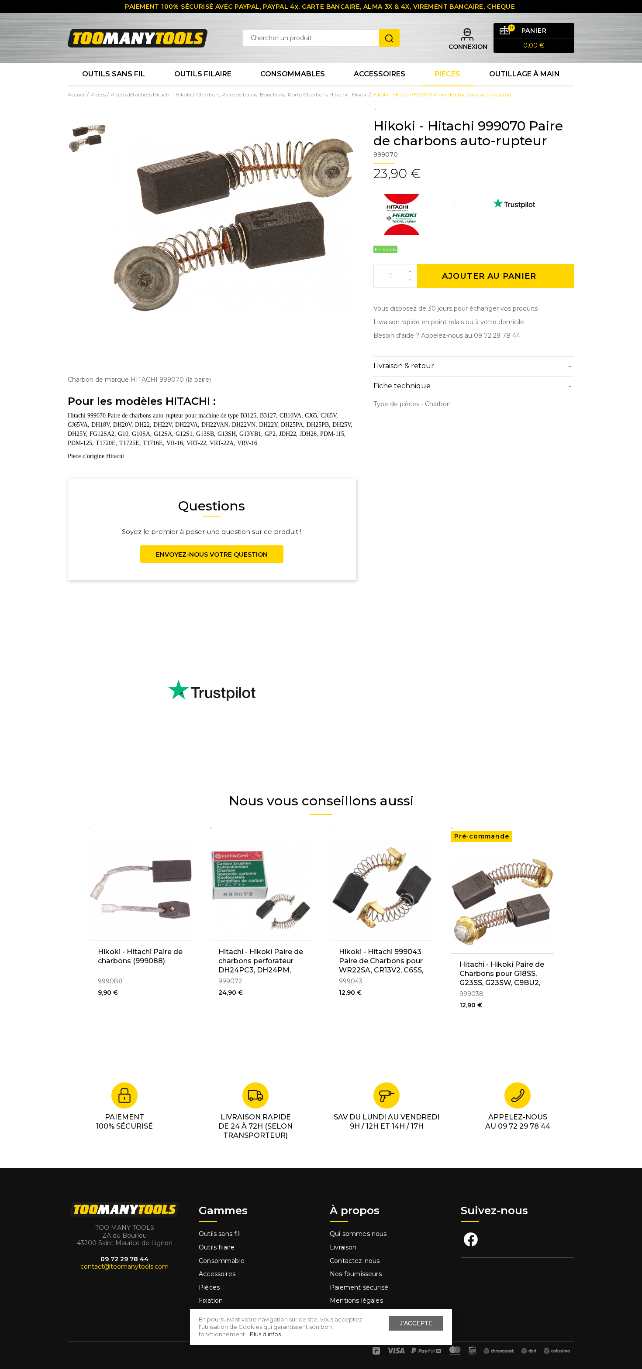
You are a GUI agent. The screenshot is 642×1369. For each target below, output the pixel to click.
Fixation (211, 1300)
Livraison (343, 1247)
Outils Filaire (202, 74)
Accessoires (379, 74)
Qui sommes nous (358, 1234)
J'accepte (416, 1323)
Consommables (292, 74)
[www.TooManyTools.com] (137, 37)
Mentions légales (357, 1300)
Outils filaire (217, 1247)
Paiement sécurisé (359, 1287)
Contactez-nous (355, 1261)
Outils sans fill (220, 1234)
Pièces (209, 1287)
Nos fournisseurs (356, 1274)
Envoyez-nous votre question (212, 554)
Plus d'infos (265, 1334)
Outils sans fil (113, 74)
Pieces (447, 74)
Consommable (222, 1261)
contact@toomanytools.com (124, 1266)
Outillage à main (524, 74)
